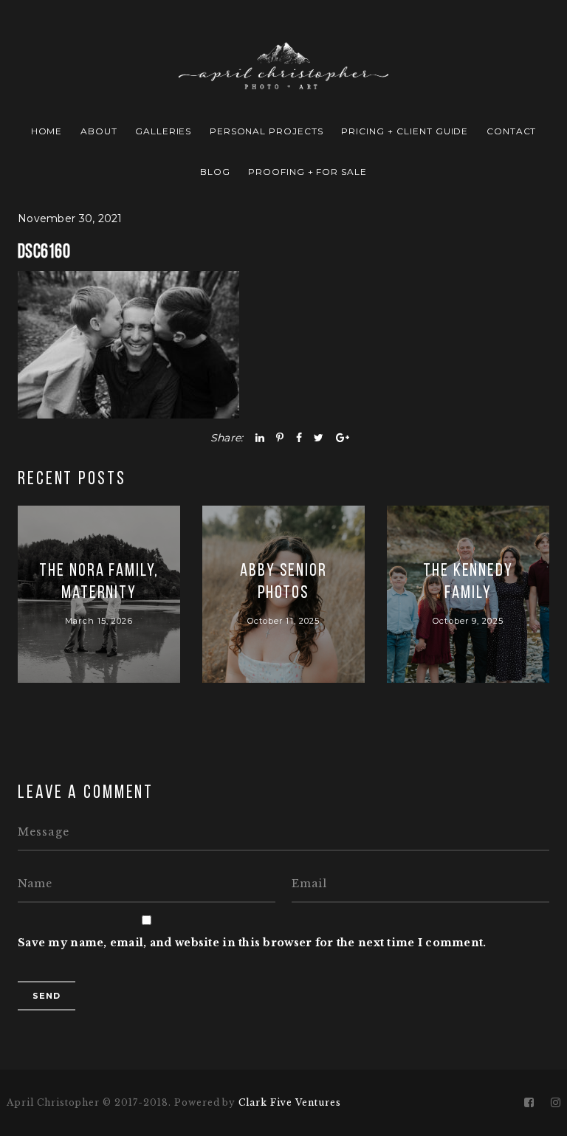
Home (47, 131)
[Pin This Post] (280, 437)
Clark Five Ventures (289, 1102)
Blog (215, 171)
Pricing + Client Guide (404, 131)
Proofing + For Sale (307, 171)
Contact (512, 131)
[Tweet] (318, 437)
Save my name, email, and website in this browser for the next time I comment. (252, 942)
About (98, 131)
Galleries (163, 131)
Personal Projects (266, 131)
